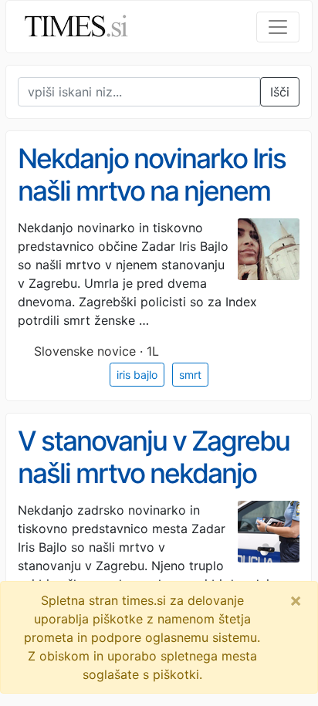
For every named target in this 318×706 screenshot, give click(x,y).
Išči (279, 92)
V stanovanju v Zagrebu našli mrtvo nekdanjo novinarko (153, 473)
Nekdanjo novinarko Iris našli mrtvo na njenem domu (152, 191)
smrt (190, 374)
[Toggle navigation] (277, 27)
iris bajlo (137, 374)
